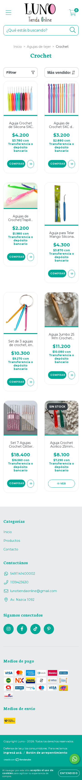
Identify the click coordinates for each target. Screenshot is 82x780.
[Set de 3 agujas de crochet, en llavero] (30, 382)
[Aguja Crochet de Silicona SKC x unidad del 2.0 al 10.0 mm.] (30, 164)
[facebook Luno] (22, 629)
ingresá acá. (12, 752)
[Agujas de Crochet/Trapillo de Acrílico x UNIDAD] (30, 257)
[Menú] (8, 12)
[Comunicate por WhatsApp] (74, 759)
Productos (11, 541)
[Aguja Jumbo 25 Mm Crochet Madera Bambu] (71, 375)
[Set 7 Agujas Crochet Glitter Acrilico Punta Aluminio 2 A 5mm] (30, 484)
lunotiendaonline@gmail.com (33, 591)
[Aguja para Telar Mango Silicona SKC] (71, 274)
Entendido (69, 773)
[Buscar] (72, 30)
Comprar (16, 163)
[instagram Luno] (8, 629)
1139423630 (19, 582)
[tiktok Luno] (35, 629)
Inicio (17, 47)
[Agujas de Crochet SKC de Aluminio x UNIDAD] (71, 164)
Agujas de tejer (39, 47)
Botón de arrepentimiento (46, 752)
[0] (72, 14)
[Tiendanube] (17, 760)
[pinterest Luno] (49, 629)
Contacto (10, 549)
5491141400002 (22, 574)
